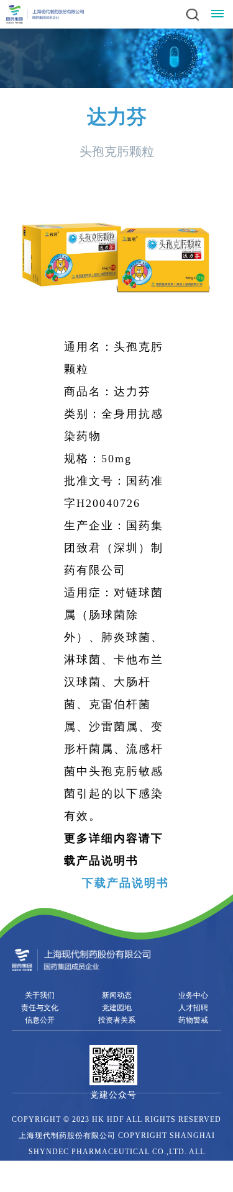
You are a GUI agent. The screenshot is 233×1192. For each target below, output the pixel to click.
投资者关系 (116, 1020)
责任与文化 (39, 1007)
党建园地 (117, 1007)
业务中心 (193, 995)
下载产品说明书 (125, 883)
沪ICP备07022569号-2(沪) (79, 1184)
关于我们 (40, 995)
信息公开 (40, 1020)
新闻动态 (117, 995)
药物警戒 (193, 1020)
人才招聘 (193, 1007)
